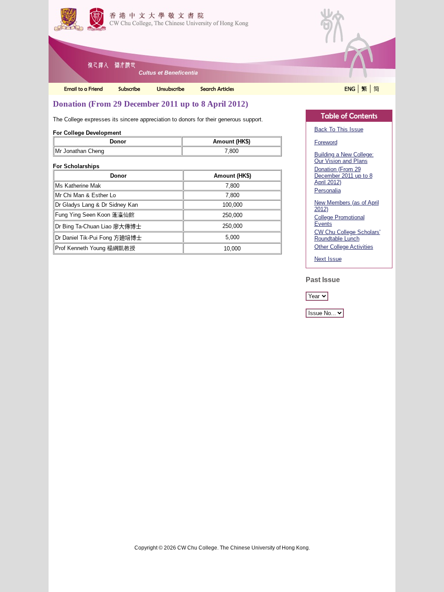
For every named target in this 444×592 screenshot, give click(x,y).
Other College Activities (343, 247)
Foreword (325, 142)
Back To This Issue (338, 129)
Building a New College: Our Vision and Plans (344, 157)
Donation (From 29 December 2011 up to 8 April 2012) (343, 175)
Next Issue (328, 259)
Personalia (327, 190)
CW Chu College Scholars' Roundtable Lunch (347, 235)
